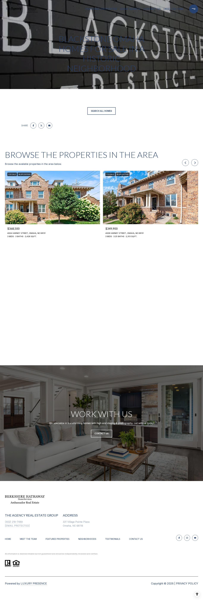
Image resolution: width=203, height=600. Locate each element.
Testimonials (112, 539)
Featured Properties (101, 8)
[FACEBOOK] (179, 538)
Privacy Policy (187, 583)
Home (8, 539)
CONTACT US (136, 539)
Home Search (130, 8)
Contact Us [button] (102, 433)
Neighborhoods (87, 539)
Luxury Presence (34, 583)
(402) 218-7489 (173, 8)
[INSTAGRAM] (187, 538)
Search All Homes (101, 111)
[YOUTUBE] (195, 538)
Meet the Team (28, 539)
